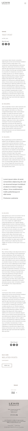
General (4, 31)
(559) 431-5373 (14, 412)
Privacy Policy (10, 425)
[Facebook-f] (11, 415)
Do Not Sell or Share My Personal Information (14, 427)
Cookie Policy (17, 425)
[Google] (17, 415)
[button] (3, 44)
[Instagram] (13, 415)
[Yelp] (15, 415)
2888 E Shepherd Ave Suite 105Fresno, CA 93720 (14, 410)
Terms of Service (14, 422)
